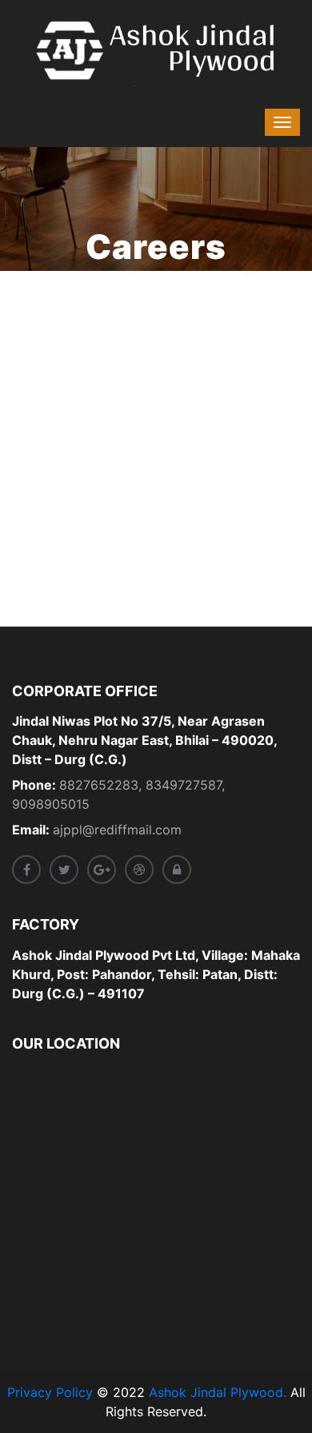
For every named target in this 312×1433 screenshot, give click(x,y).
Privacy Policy (50, 1392)
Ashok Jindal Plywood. (217, 1392)
